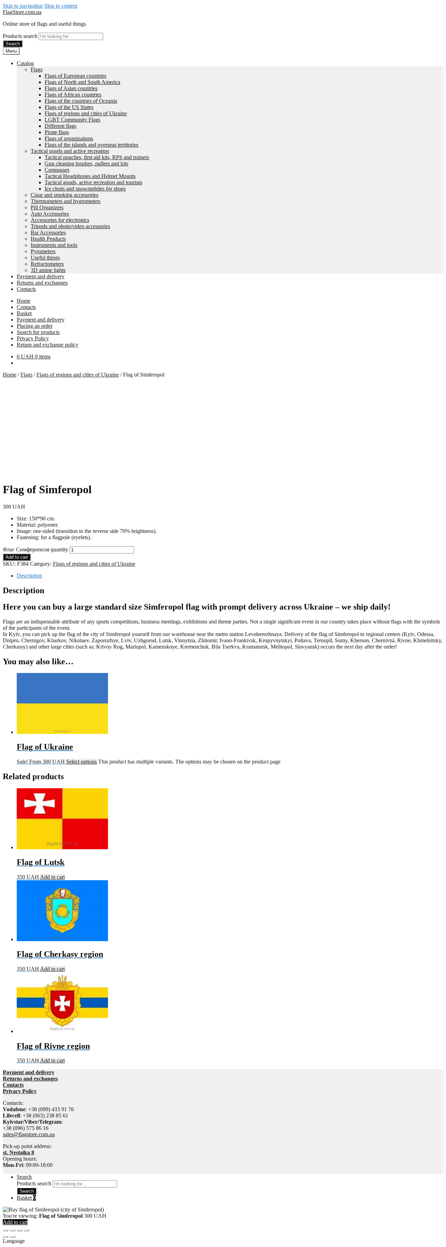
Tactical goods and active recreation (70, 151)
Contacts (26, 289)
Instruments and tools (54, 245)
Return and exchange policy (47, 345)
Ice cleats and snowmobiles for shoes (85, 189)
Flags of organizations (69, 138)
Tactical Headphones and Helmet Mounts (90, 176)
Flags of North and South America (82, 82)
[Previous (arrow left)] (5, 1237)
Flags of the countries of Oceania (81, 101)
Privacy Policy (33, 338)
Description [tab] (29, 576)
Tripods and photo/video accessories (70, 226)
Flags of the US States (69, 107)
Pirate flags (57, 132)
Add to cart (17, 557)
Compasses (57, 170)
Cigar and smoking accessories (64, 195)
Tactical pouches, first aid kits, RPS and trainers (97, 157)
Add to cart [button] (52, 877)
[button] (223, 1241)
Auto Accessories (50, 214)
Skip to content (60, 6)
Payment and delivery (40, 276)
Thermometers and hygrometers (65, 201)
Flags (37, 69)
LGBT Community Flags (72, 120)
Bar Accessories (48, 232)
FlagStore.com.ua (22, 12)
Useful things (45, 258)
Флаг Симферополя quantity (35, 549)
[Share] (19, 1230)
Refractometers (47, 264)
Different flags (60, 126)
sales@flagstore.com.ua (29, 1134)
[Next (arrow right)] (12, 1237)
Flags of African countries (73, 95)
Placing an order (35, 326)
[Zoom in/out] (5, 1230)
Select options (81, 762)
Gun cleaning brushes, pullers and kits (86, 163)
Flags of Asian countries (71, 88)
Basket (24, 313)
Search (13, 43)
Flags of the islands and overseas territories (91, 145)
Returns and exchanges (42, 283)
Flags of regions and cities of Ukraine (86, 113)
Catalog (25, 63)
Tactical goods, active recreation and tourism (93, 182)
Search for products (38, 332)
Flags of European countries (75, 76)
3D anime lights (48, 270)
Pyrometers (43, 251)
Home (23, 301)
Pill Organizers (47, 207)
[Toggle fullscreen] (12, 1230)
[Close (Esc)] (26, 1230)
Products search (21, 36)
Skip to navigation (23, 6)
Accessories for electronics (60, 220)
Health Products (48, 239)
